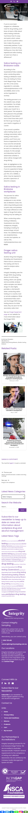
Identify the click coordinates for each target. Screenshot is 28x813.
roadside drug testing (14, 581)
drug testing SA (22, 570)
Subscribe (5, 695)
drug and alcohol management (13, 549)
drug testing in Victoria (18, 564)
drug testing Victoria (17, 574)
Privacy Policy (9, 715)
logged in (11, 463)
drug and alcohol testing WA (9, 558)
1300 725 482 (7, 640)
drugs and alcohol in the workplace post (13, 560)
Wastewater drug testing (11, 586)
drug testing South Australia (9, 572)
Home (6, 712)
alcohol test (15, 541)
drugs (19, 560)
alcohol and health (9, 541)
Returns (6, 721)
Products (7, 724)
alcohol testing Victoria (17, 546)
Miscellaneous (5, 341)
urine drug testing (14, 584)
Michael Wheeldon (8, 339)
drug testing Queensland (12, 568)
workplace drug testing (16, 594)
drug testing (7, 563)
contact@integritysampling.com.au (14, 644)
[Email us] (17, 1)
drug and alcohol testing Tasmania (17, 556)
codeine (12, 547)
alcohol (4, 541)
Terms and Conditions (11, 718)
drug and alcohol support (13, 551)
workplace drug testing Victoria (8, 596)
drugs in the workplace (19, 561)
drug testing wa (7, 577)
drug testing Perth (13, 567)
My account (8, 731)
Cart (5, 727)
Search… (4, 507)
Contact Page (9, 661)
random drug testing (13, 579)
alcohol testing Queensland (15, 544)
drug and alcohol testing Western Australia (14, 559)
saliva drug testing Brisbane (10, 342)
